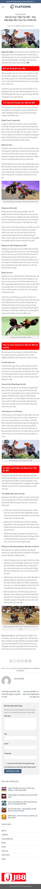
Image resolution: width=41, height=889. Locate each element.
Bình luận (7, 716)
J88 (27, 63)
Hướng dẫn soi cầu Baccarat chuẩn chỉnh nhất (23, 796)
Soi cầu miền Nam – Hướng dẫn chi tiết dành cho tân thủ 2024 (22, 810)
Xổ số (4, 859)
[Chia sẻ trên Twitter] (18, 661)
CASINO (5, 835)
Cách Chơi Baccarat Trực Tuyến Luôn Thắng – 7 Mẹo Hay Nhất (21, 789)
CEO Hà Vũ (30, 26)
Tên (5, 734)
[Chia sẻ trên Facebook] (15, 661)
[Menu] (3, 6)
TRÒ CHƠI (6, 855)
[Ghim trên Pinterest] (26, 661)
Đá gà (4, 843)
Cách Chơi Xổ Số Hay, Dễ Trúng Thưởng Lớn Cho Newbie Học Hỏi (22, 803)
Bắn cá (4, 831)
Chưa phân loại (20, 14)
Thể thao (5, 851)
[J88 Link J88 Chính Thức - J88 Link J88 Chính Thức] (20, 7)
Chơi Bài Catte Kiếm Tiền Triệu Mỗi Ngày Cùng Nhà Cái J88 (11, 694)
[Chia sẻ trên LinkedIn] (30, 661)
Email (6, 743)
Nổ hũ (4, 847)
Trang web (7, 753)
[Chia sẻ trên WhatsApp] (11, 661)
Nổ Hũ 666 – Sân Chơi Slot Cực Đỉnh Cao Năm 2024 (23, 817)
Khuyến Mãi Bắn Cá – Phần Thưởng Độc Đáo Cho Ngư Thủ (31, 694)
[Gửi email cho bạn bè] (22, 661)
